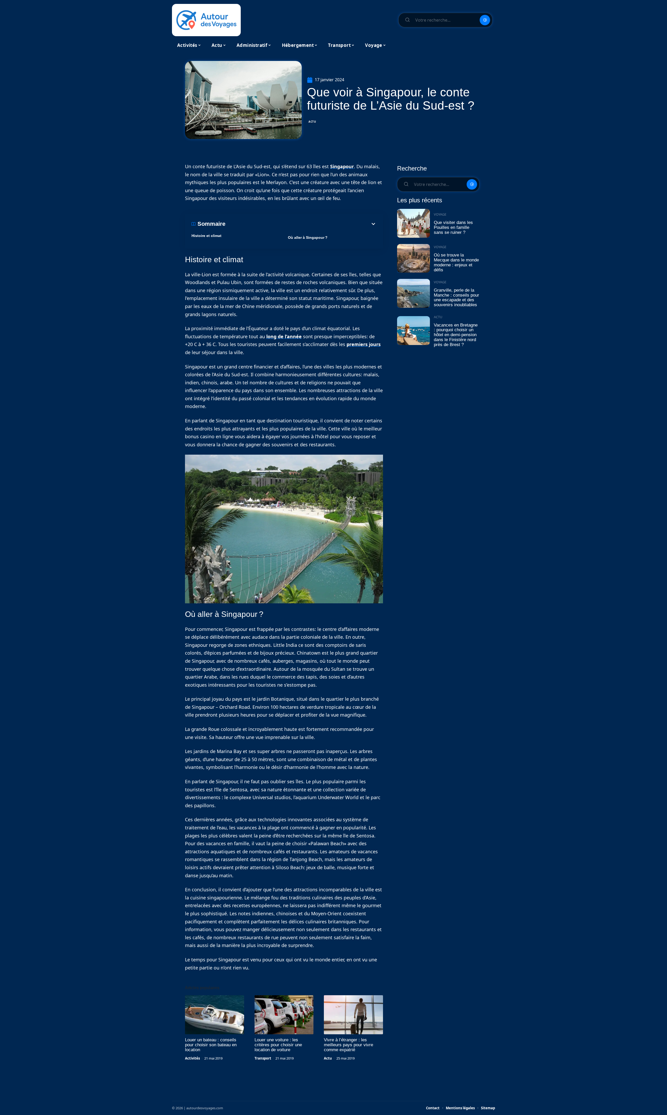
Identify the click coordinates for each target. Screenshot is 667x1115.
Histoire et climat (206, 236)
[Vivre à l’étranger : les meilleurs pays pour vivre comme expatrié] (353, 1014)
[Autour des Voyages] (206, 20)
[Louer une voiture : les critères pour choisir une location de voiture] (284, 1014)
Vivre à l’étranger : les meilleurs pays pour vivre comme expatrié (348, 1044)
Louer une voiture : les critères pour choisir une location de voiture (278, 1044)
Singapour (342, 166)
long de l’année (284, 336)
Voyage (440, 214)
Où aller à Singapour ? (308, 237)
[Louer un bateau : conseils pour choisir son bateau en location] (214, 1014)
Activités (192, 1058)
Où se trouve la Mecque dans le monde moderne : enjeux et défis (456, 262)
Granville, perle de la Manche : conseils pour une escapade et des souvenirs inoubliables (456, 297)
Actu (312, 121)
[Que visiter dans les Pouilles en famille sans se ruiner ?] (413, 223)
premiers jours (364, 344)
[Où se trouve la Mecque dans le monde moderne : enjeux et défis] (413, 258)
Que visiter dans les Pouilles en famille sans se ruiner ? (453, 227)
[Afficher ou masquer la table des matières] (300, 224)
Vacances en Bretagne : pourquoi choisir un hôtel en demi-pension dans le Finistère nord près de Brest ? (456, 335)
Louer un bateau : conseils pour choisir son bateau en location (211, 1044)
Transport (263, 1058)
